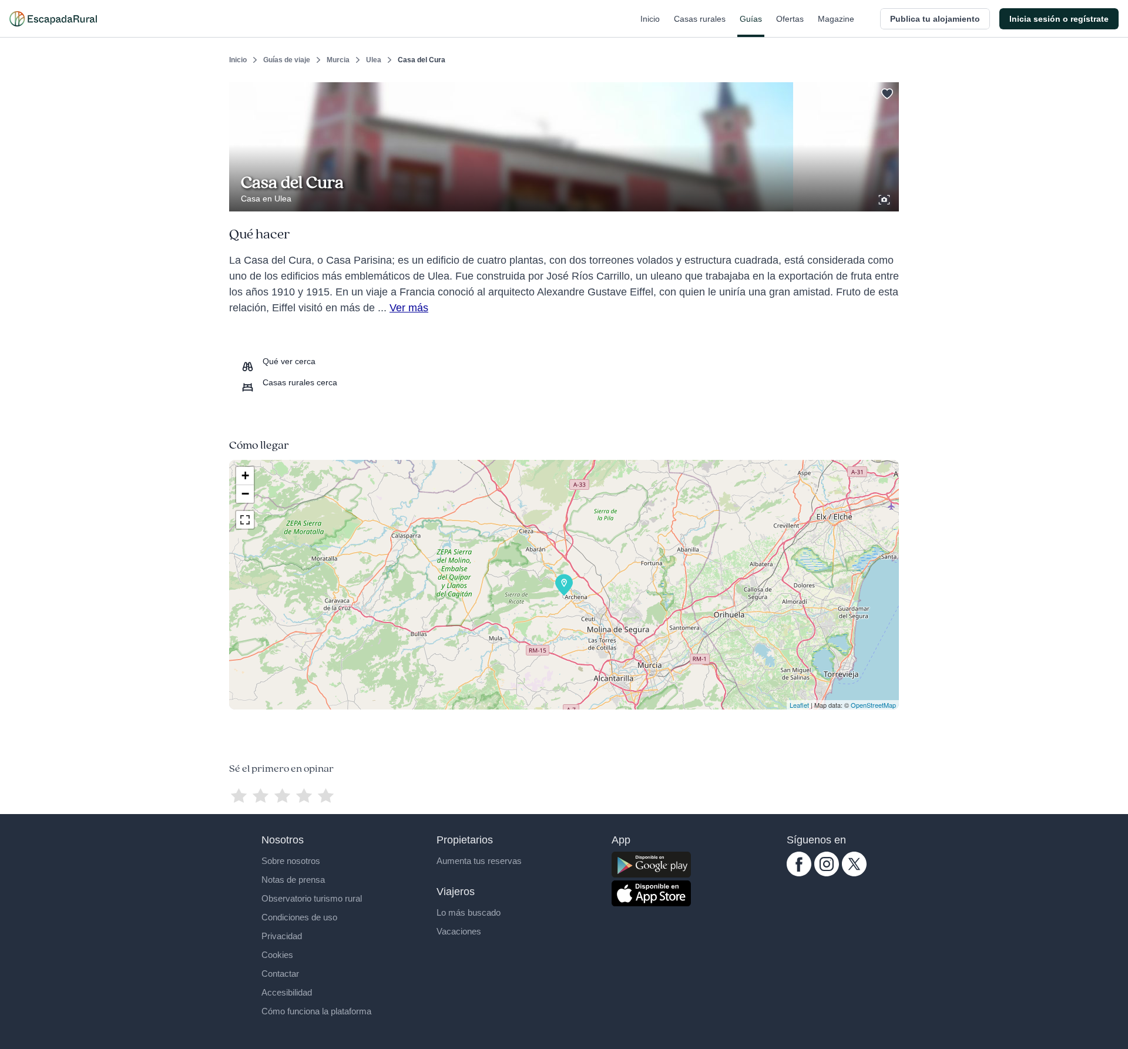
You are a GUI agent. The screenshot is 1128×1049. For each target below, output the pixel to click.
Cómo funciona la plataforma (316, 1011)
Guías (751, 18)
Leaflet (799, 705)
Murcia (338, 60)
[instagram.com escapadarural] (826, 873)
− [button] (245, 493)
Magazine (836, 18)
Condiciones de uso (299, 917)
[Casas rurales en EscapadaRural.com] (53, 18)
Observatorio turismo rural (311, 898)
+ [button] (245, 475)
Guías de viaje (286, 60)
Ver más (409, 308)
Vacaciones (459, 931)
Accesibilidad (286, 992)
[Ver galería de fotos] (885, 198)
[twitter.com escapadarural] (854, 873)
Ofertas (790, 18)
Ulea (373, 60)
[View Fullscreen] (245, 520)
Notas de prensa (293, 880)
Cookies (277, 955)
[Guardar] (886, 91)
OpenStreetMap (873, 705)
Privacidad (281, 936)
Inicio (650, 18)
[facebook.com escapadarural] (799, 873)
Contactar (280, 974)
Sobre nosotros (290, 861)
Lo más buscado (469, 912)
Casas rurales (700, 18)
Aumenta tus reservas (479, 861)
